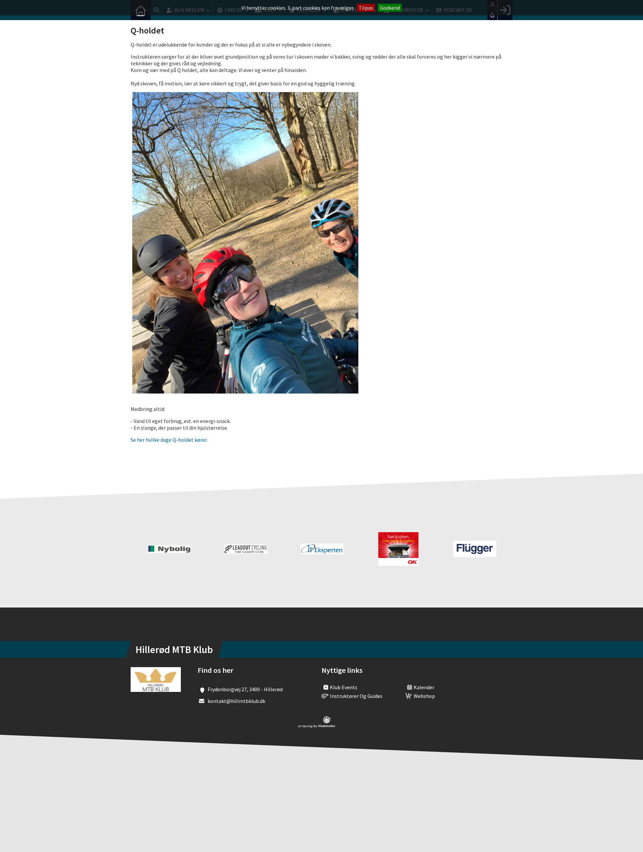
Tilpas (366, 7)
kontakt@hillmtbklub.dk (236, 701)
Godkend (390, 7)
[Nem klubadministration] (316, 726)
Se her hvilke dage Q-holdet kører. (169, 439)
